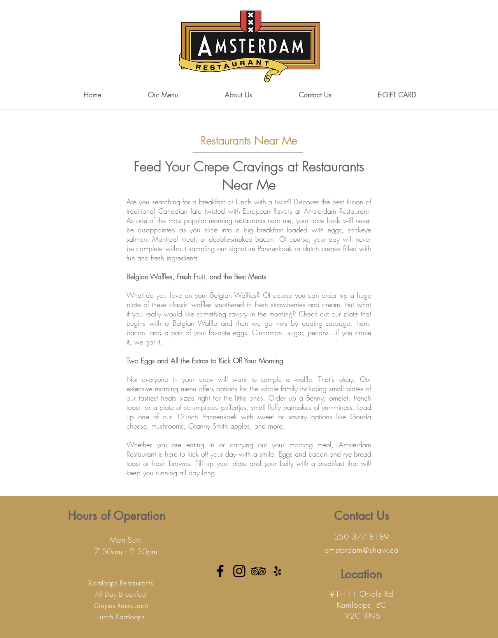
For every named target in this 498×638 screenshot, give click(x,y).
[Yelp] (277, 571)
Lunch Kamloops (121, 616)
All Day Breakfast (121, 594)
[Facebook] (220, 571)
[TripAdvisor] (258, 571)
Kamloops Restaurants (121, 582)
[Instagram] (239, 571)
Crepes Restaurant (121, 605)
